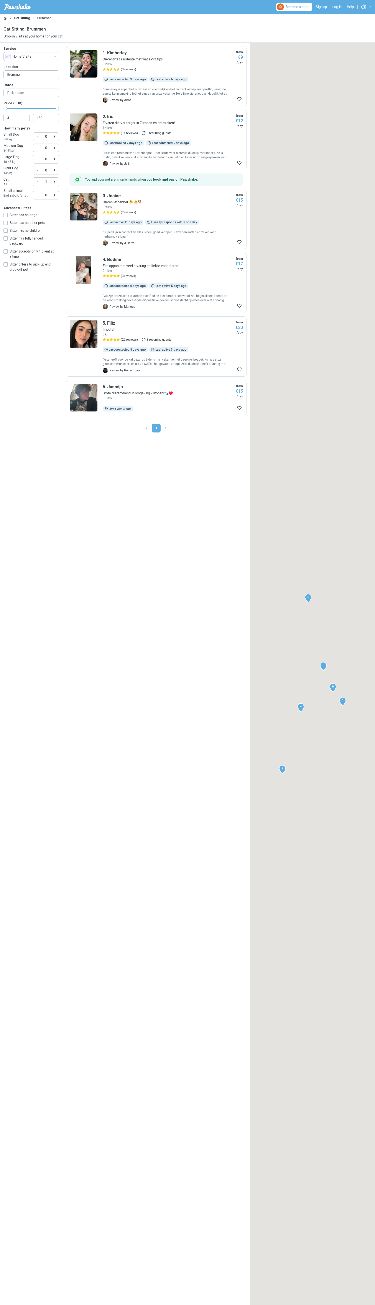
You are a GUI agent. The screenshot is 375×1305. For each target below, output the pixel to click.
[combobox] (31, 56)
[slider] (5, 108)
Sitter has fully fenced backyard (26, 241)
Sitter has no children (25, 230)
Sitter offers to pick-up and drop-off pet (30, 267)
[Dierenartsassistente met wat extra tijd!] (156, 76)
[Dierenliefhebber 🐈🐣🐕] (156, 219)
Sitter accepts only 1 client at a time (32, 254)
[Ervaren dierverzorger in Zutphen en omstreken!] (156, 140)
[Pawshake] (17, 7)
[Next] (165, 428)
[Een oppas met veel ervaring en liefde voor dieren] (156, 283)
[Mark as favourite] (239, 99)
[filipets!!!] (156, 346)
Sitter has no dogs (23, 215)
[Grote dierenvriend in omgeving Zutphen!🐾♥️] (156, 397)
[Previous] (146, 428)
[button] (342, 701)
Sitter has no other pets (27, 223)
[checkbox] (5, 215)
